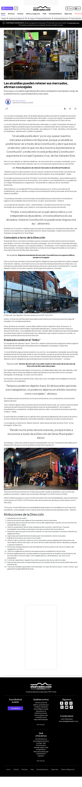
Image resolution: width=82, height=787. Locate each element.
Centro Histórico (76, 18)
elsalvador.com (74, 23)
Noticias (11, 14)
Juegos (32, 18)
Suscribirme (15, 708)
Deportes (68, 14)
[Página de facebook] (61, 704)
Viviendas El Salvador (61, 18)
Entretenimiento (55, 14)
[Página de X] (66, 704)
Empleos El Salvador (44, 18)
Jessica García (20, 101)
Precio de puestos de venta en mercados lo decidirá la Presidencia (43, 168)
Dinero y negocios (33, 14)
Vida (44, 14)
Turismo (20, 14)
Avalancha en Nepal (15, 18)
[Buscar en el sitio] (16, 8)
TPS (26, 18)
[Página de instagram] (71, 704)
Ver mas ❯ (41, 724)
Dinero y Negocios (68, 769)
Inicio (3, 14)
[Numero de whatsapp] (62, 708)
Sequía (4, 18)
